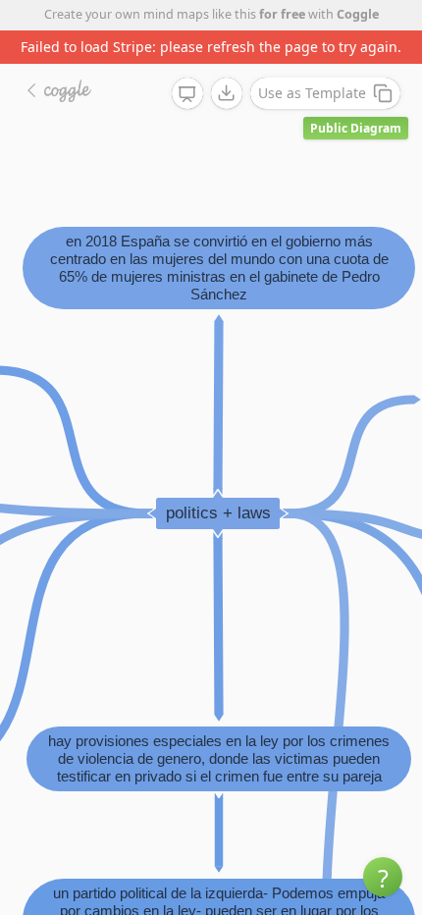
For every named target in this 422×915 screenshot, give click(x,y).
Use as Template (312, 92)
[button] (382, 876)
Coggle (358, 14)
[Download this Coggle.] (226, 93)
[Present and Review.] (187, 94)
